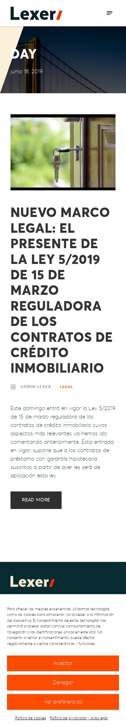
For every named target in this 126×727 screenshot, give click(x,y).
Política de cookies (30, 718)
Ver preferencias (63, 702)
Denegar (63, 682)
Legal (66, 387)
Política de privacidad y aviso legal (79, 718)
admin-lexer (36, 387)
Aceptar (63, 663)
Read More (36, 500)
